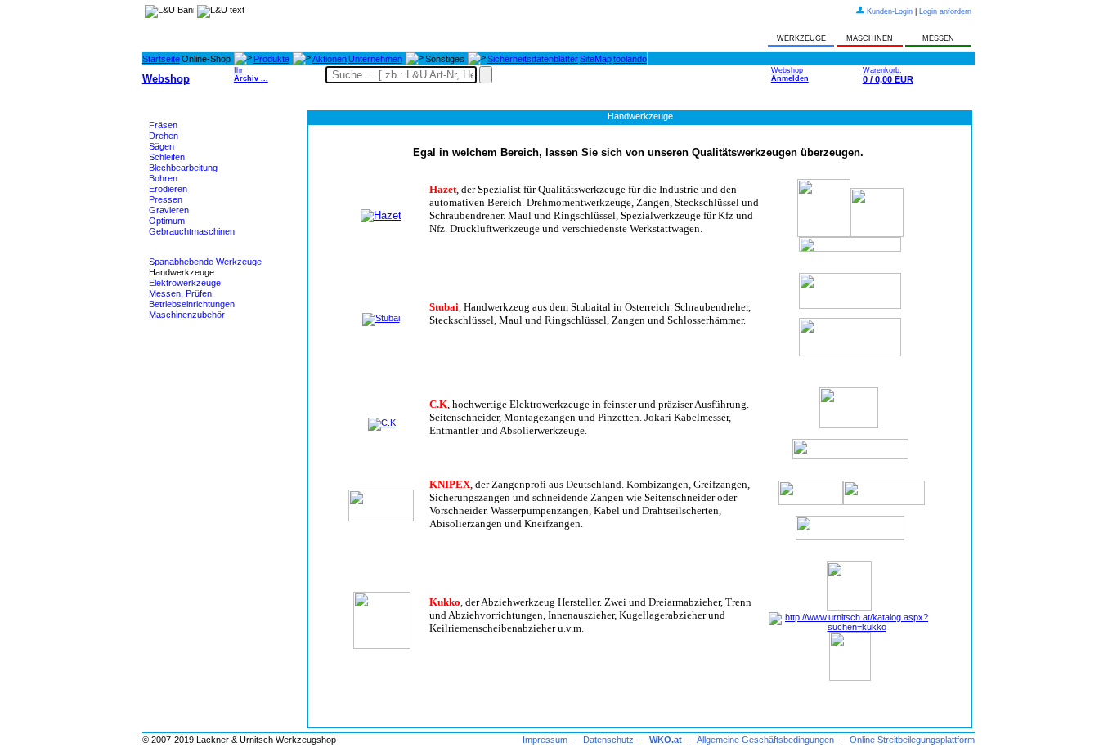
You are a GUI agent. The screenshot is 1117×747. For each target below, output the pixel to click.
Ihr (251, 74)
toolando (630, 59)
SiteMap (596, 59)
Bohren (163, 178)
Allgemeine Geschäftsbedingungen (765, 740)
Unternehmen (375, 59)
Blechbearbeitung (183, 167)
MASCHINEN (869, 38)
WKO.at (665, 740)
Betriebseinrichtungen (192, 304)
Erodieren (168, 189)
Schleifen (167, 157)
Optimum (167, 221)
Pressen (165, 199)
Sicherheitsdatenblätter (532, 59)
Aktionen (329, 59)
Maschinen (170, 115)
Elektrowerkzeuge (185, 283)
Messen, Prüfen (180, 293)
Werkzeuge (172, 252)
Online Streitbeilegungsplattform (912, 740)
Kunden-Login (890, 11)
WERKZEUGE (801, 38)
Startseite (161, 59)
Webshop (790, 74)
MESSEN (938, 38)
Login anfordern (945, 11)
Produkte (271, 59)
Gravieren (169, 210)
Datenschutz (608, 740)
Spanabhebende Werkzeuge (205, 261)
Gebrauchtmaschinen (192, 231)
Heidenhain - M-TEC (189, 335)
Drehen (163, 136)
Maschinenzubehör (187, 315)
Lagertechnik (174, 355)
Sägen (161, 146)
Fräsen (163, 125)
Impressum (545, 740)
